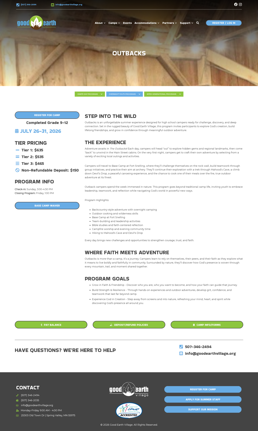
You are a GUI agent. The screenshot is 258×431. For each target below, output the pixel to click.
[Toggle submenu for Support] (192, 22)
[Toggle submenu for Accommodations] (158, 22)
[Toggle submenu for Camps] (119, 22)
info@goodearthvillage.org (68, 4)
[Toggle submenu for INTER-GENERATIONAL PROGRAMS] (180, 94)
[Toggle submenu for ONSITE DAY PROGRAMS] (101, 94)
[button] (236, 4)
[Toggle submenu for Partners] (176, 22)
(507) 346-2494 (28, 4)
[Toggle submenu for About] (104, 22)
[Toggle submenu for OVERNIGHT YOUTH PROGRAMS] (139, 94)
